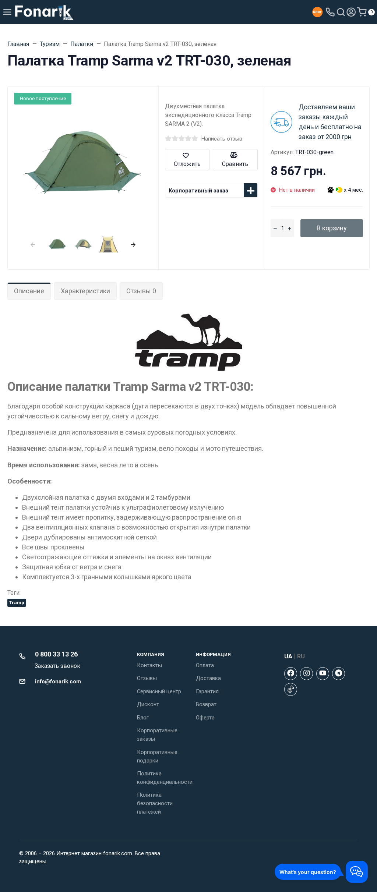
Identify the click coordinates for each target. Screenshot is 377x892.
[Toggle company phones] (330, 12)
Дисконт (148, 704)
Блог (143, 717)
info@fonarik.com (58, 681)
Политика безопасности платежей (155, 803)
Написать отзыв (221, 138)
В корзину (332, 228)
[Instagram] (306, 673)
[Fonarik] (44, 12)
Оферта (205, 717)
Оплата (205, 665)
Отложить (187, 163)
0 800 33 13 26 (56, 654)
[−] (275, 228)
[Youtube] (322, 673)
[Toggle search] (341, 12)
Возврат (206, 704)
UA (288, 656)
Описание (29, 291)
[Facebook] (290, 673)
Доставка (208, 678)
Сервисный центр (159, 691)
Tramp (16, 602)
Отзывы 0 (141, 291)
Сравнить (235, 163)
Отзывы (147, 678)
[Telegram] (338, 673)
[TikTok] (290, 689)
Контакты (149, 665)
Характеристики (85, 291)
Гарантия (207, 691)
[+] (289, 228)
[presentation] (32, 244)
